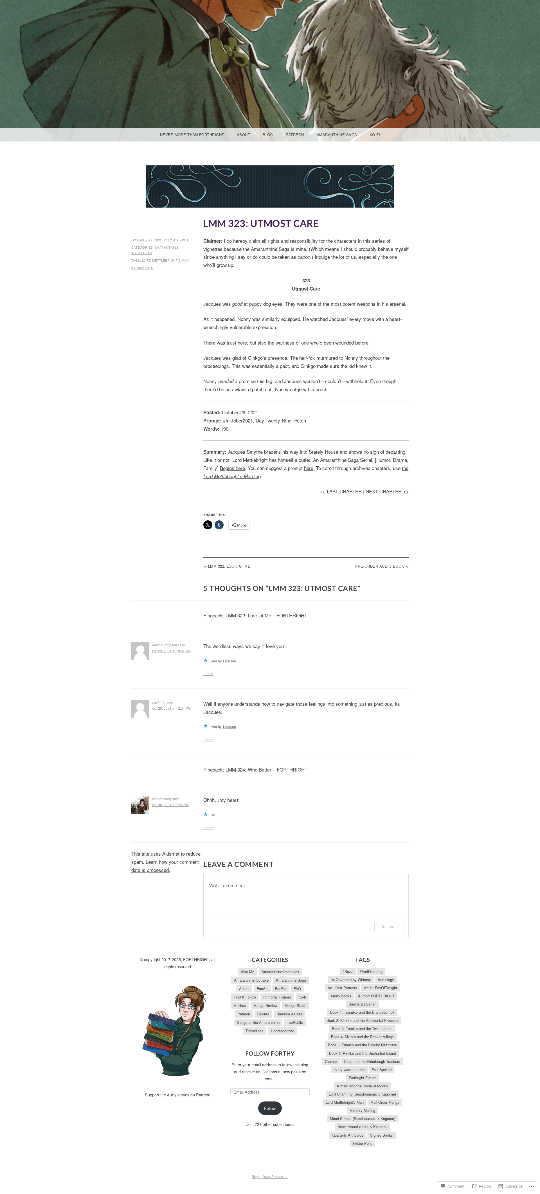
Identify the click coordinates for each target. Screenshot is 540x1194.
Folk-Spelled (382, 1069)
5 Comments (142, 267)
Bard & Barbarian (362, 1004)
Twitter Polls (362, 1143)
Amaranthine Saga (337, 134)
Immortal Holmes (277, 997)
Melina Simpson (164, 644)
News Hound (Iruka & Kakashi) (363, 1126)
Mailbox (239, 1005)
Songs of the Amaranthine (258, 1022)
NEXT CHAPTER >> (387, 491)
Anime (244, 988)
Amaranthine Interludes (280, 971)
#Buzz (348, 971)
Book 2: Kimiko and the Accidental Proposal (363, 1020)
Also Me (247, 971)
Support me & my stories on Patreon (177, 1095)
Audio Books (340, 996)
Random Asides (289, 1014)
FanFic (280, 988)
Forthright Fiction (362, 1077)
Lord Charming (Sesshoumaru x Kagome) (362, 1094)
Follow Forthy (270, 1053)
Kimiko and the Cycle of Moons (362, 1086)
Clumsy (331, 1061)
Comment (389, 926)
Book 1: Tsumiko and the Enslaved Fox (362, 1012)
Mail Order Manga (384, 1102)
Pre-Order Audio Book (379, 566)
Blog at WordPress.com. (270, 1176)
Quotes (263, 1014)
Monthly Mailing (362, 1110)
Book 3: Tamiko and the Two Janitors (362, 1028)
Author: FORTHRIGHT (376, 996)
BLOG (268, 134)
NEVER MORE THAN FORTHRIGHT (192, 134)
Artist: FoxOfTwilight (380, 987)
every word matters (349, 1069)
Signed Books (381, 1135)
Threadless (255, 1030)
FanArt (262, 988)
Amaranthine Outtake (251, 980)
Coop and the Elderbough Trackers (372, 1061)
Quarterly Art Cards (347, 1135)
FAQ (297, 988)
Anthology (386, 979)
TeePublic (295, 1022)
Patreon (295, 134)
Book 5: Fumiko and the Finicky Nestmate (362, 1044)
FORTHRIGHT (179, 240)
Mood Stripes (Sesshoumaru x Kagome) (362, 1118)
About (243, 134)
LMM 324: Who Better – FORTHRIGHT (266, 769)
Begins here (232, 467)
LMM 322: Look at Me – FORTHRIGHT (266, 615)
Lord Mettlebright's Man (165, 260)
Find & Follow (245, 997)
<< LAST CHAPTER (341, 491)
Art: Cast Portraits (342, 987)
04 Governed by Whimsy (351, 979)
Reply (208, 673)
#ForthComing (371, 971)
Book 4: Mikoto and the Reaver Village (362, 1036)
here (308, 467)
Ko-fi (375, 134)
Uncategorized (282, 1030)
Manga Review (265, 1005)
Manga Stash (295, 1005)
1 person (229, 660)
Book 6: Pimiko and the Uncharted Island (362, 1053)
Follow (270, 1108)
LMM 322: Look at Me (229, 566)
